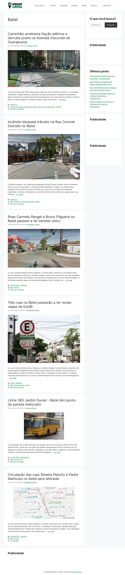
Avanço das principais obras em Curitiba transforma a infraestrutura (102, 96)
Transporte (64, 6)
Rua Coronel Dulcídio (48, 107)
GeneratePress (76, 572)
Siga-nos (94, 6)
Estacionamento (19, 385)
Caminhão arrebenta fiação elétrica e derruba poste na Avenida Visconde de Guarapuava (39, 38)
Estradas (74, 6)
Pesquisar (111, 25)
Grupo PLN (107, 6)
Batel (34, 107)
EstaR (27, 385)
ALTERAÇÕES (14, 285)
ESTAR (12, 383)
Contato (84, 6)
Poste (39, 107)
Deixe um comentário (17, 109)
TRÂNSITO (13, 105)
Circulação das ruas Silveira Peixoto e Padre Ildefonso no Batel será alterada (43, 476)
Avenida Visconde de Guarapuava (21, 107)
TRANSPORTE (24, 457)
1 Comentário (14, 541)
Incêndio (17, 201)
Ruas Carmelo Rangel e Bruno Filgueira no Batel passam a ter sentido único (41, 219)
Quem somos (39, 6)
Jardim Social (18, 459)
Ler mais (62, 100)
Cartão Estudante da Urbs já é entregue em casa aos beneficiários (102, 104)
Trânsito (53, 6)
